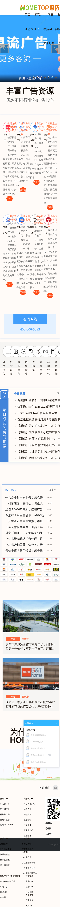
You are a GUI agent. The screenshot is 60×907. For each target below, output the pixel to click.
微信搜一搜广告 (6, 825)
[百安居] (31, 674)
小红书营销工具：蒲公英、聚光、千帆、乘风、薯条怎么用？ (26, 544)
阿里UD (3, 892)
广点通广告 (5, 804)
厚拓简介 (29, 900)
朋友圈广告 (5, 809)
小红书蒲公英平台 (29, 873)
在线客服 (30, 730)
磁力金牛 (4, 844)
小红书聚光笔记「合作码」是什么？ (26, 538)
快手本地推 (5, 865)
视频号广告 (5, 814)
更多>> (52, 490)
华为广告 (4, 887)
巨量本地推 (28, 830)
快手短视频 (5, 854)
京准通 (3, 897)
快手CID (29, 887)
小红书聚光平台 (28, 863)
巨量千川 (27, 825)
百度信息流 (26, 844)
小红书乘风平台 (28, 868)
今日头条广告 (29, 804)
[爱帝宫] (31, 616)
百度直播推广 (27, 849)
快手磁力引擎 (6, 849)
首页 (27, 14)
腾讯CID (29, 881)
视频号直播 (5, 820)
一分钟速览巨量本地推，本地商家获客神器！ (26, 521)
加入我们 (29, 905)
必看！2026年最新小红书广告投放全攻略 (26, 509)
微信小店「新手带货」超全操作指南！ (26, 550)
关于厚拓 (49, 43)
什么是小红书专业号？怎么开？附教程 (26, 497)
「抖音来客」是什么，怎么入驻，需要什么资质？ (26, 503)
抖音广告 (27, 809)
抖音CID (29, 892)
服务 (50, 14)
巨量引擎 (27, 820)
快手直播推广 (6, 860)
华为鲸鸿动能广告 (7, 881)
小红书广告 (26, 857)
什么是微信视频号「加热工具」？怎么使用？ (26, 527)
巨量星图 (27, 836)
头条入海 (27, 814)
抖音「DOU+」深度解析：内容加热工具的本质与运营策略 (26, 533)
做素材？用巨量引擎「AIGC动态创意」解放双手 (26, 515)
